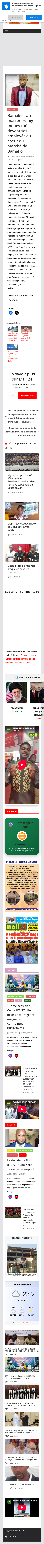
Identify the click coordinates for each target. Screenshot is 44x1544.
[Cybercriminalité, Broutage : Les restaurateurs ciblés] (12, 347)
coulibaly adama (26, 1033)
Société (27, 1000)
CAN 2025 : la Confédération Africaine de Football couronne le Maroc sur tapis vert (29, 1217)
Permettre (36, 16)
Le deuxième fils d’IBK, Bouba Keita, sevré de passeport (20, 1164)
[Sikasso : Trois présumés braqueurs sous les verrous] (22, 545)
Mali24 (22, 1174)
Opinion (18, 1000)
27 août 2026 (12, 1355)
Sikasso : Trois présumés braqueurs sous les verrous (21, 569)
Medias (10, 1000)
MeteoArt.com (26, 1323)
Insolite (23, 1155)
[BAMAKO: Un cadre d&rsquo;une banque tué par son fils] (12, 329)
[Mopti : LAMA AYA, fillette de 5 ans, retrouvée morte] (22, 503)
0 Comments (24, 160)
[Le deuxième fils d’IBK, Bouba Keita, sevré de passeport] (22, 1138)
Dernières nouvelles (15, 996)
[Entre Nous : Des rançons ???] (22, 1473)
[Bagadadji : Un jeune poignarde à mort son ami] (26, 329)
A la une (11, 1150)
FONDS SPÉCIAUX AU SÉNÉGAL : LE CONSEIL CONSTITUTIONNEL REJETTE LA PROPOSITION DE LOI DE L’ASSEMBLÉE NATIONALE (30, 1078)
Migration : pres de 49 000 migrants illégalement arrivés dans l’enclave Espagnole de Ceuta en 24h (21, 481)
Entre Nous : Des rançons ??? (22, 1485)
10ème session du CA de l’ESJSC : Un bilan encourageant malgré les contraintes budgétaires (20, 1017)
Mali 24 (22, 1531)
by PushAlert (7, 19)
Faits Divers (12, 109)
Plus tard (22, 16)
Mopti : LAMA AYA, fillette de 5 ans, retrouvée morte (22, 527)
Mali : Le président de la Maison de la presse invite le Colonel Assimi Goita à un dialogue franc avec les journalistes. (23, 416)
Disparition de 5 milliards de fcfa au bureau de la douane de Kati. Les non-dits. (21, 432)
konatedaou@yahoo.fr (28, 156)
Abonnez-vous (27, 395)
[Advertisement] (22, 49)
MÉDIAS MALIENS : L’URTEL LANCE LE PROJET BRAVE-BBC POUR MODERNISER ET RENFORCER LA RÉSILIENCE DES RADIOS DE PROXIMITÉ (21, 1350)
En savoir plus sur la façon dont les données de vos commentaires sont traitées (21, 659)
